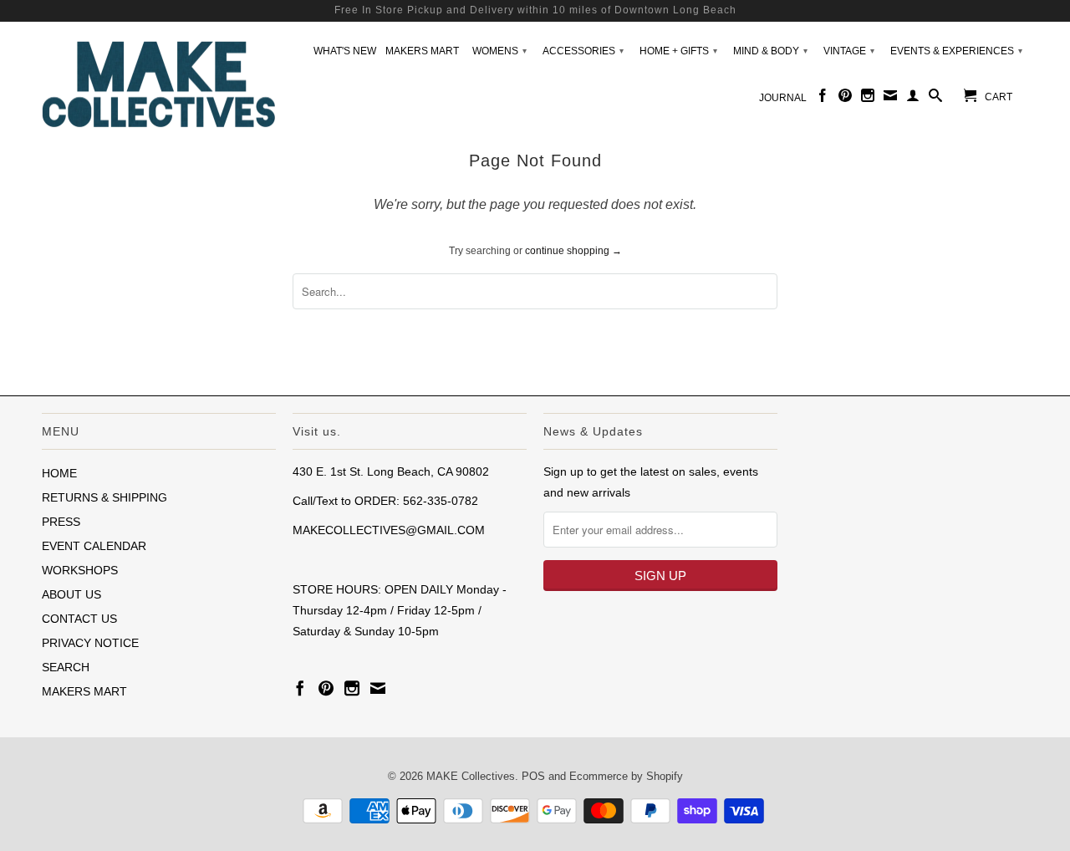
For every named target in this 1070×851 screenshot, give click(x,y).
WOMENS (499, 51)
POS (533, 776)
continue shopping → (573, 251)
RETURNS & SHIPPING (104, 497)
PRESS (61, 521)
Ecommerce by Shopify (626, 776)
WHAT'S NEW (344, 51)
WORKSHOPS (80, 570)
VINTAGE (848, 51)
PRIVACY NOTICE (90, 643)
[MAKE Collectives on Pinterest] (845, 99)
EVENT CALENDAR (94, 546)
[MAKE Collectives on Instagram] (867, 99)
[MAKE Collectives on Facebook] (822, 99)
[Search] (935, 99)
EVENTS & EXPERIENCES (956, 51)
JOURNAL (783, 98)
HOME (59, 473)
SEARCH (65, 667)
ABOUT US (71, 594)
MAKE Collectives (470, 776)
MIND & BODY (770, 51)
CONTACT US (79, 618)
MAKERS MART (422, 51)
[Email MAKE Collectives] (890, 99)
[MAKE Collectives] (159, 82)
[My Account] (913, 99)
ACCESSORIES (583, 51)
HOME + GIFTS (678, 51)
